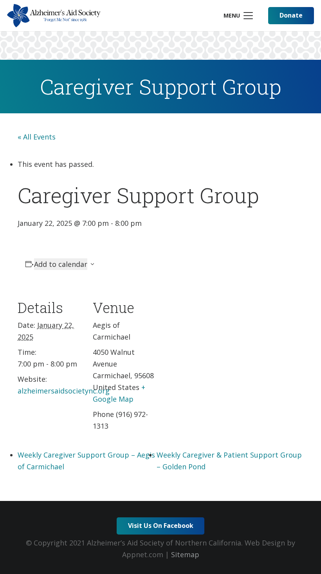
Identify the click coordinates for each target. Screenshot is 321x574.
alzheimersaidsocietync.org (64, 390)
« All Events (37, 136)
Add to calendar (60, 264)
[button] (238, 15)
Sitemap (185, 554)
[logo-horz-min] (54, 15)
